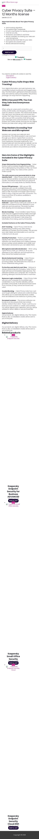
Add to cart (9, 52)
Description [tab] (10, 76)
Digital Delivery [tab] (11, 77)
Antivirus (12, 55)
